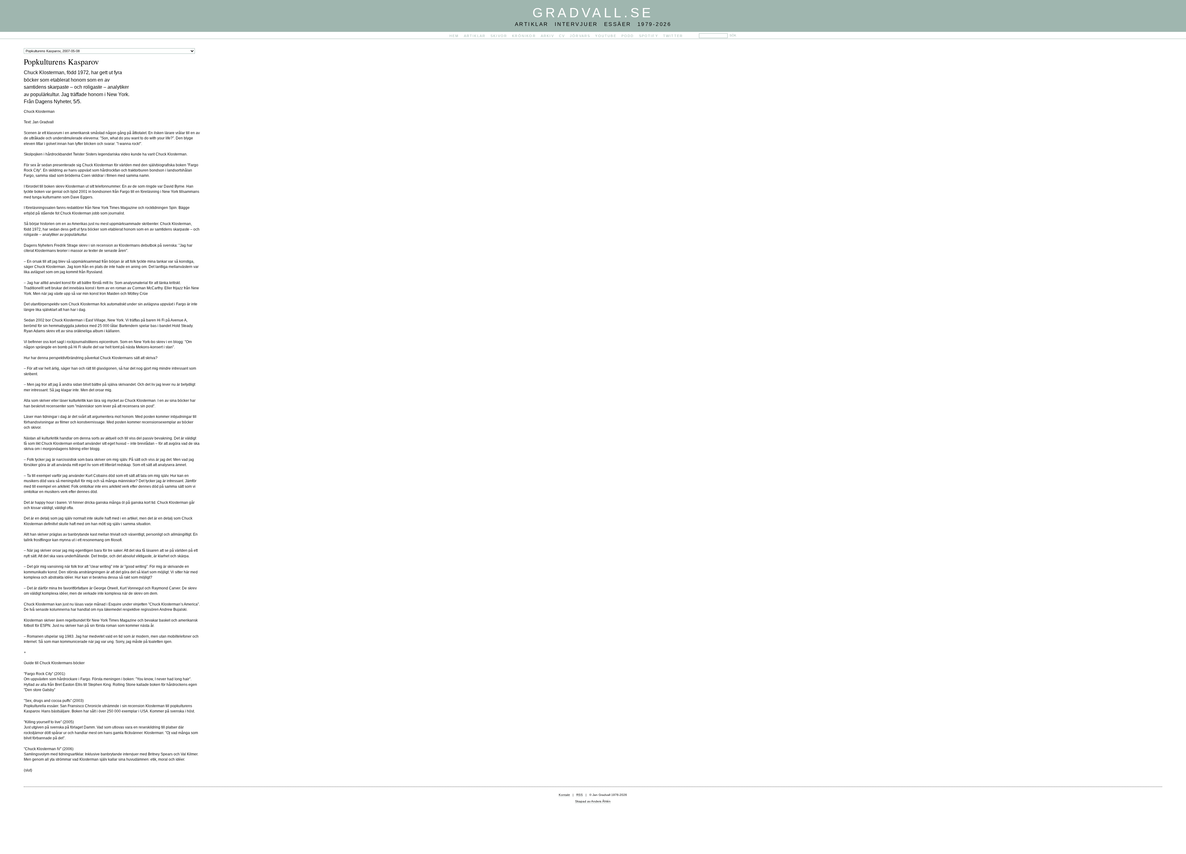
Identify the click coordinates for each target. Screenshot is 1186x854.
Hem (454, 36)
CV (562, 36)
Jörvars (580, 36)
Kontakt (564, 795)
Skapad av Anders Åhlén (593, 801)
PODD (627, 36)
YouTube (605, 36)
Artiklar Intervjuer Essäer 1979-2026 (593, 24)
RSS (579, 795)
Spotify (648, 36)
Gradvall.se (593, 12)
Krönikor (524, 36)
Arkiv (547, 36)
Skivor (498, 36)
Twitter (673, 36)
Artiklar (475, 36)
